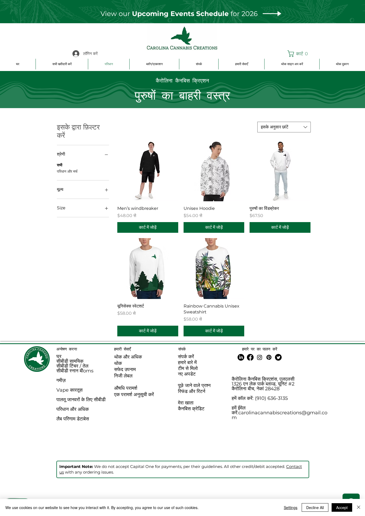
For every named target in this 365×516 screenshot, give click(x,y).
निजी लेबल (123, 376)
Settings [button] (290, 507)
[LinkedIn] (241, 357)
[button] (300, 53)
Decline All (315, 507)
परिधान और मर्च (67, 171)
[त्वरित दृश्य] (147, 170)
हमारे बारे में (187, 362)
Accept (342, 507)
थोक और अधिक (128, 357)
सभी (59, 165)
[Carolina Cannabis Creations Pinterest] (269, 357)
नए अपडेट (187, 374)
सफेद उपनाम (125, 369)
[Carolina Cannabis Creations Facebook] (250, 357)
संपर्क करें (186, 357)
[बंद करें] (358, 507)
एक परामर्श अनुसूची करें (134, 394)
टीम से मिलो (188, 368)
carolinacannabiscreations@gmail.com (279, 415)
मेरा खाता (185, 403)
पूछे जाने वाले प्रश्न (194, 385)
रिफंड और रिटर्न (191, 391)
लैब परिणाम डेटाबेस (72, 419)
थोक (118, 363)
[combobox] (284, 127)
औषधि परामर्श (125, 388)
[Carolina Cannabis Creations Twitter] (278, 357)
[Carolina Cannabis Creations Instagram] (259, 357)
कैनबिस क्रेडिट (191, 409)
